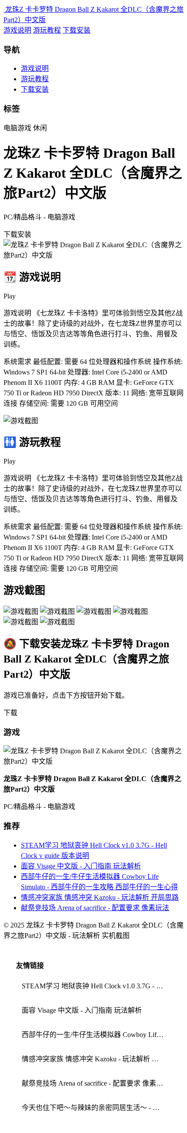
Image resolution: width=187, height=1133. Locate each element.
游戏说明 (17, 30)
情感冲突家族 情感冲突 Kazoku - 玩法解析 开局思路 (100, 897)
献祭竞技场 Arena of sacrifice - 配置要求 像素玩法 (95, 907)
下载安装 (76, 30)
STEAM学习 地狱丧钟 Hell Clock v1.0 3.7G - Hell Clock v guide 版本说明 (96, 986)
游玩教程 (47, 30)
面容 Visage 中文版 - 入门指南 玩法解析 (81, 866)
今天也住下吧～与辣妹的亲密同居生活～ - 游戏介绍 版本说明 (96, 1107)
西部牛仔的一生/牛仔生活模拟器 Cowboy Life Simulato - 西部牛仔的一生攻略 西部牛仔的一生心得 (96, 1034)
